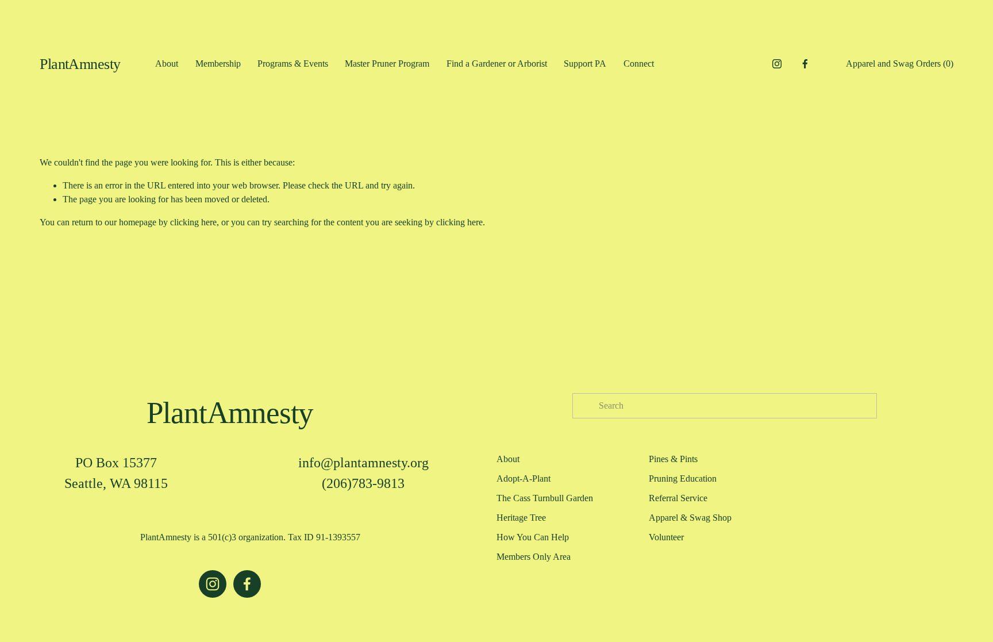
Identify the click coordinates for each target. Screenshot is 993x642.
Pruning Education (683, 478)
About (166, 63)
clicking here (193, 222)
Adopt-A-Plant (523, 478)
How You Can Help (532, 537)
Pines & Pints (673, 459)
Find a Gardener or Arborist (497, 63)
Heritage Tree (521, 517)
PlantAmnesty (80, 64)
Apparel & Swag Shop (690, 517)
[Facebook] (805, 64)
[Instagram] (777, 64)
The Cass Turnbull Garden (544, 498)
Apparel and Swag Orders (899, 63)
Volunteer (666, 537)
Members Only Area (533, 557)
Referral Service (678, 498)
